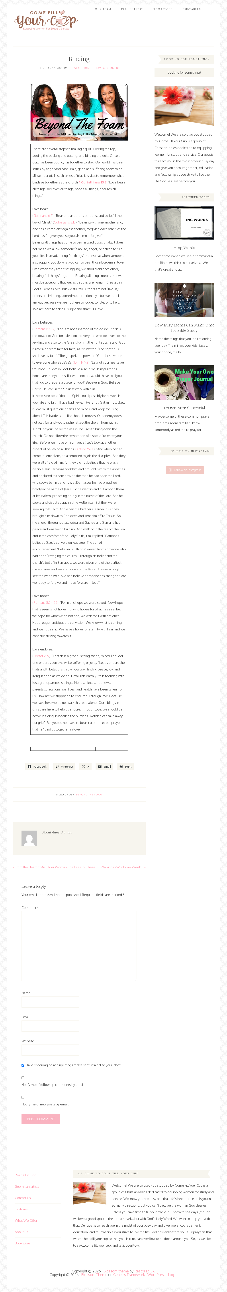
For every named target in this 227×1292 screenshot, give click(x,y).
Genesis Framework (129, 1274)
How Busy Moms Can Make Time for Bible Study (184, 328)
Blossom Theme (94, 1274)
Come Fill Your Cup (46, 21)
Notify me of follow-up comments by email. (53, 1085)
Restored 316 (144, 1271)
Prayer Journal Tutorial (184, 408)
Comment (30, 908)
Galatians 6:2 (42, 215)
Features (21, 1209)
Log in (173, 1274)
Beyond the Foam (89, 794)
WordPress (156, 1274)
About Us (21, 1232)
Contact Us (23, 1198)
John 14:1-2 (81, 362)
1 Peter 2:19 (41, 656)
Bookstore (22, 1243)
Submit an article (27, 1186)
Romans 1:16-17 (43, 329)
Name (26, 993)
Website (28, 1041)
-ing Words (184, 248)
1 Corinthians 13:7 (93, 182)
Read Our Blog (25, 1175)
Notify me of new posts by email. (45, 1104)
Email (25, 1017)
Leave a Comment (106, 68)
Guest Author (78, 68)
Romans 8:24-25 (45, 602)
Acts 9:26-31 (85, 449)
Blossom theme (116, 1271)
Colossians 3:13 (65, 222)
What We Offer (26, 1220)
